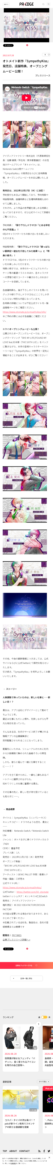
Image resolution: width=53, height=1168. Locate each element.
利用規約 (13, 1163)
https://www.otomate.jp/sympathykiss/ (22, 887)
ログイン (6, 4)
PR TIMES (16, 935)
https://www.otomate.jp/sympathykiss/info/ (24, 311)
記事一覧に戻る (26, 978)
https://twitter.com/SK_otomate (33, 891)
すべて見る (43, 1081)
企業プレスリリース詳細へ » (16, 939)
